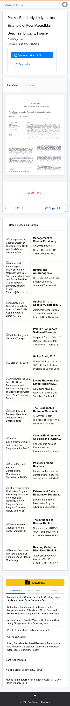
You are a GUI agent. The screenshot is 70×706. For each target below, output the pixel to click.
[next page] (22, 208)
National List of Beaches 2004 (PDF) (24, 669)
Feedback (45, 702)
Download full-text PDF (30, 55)
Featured (15, 590)
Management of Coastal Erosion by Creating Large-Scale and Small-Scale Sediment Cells (46, 239)
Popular (54, 590)
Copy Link (54, 208)
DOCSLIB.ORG (12, 4)
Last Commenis (35, 590)
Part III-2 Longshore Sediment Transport (45, 330)
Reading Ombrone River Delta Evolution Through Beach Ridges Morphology (46, 549)
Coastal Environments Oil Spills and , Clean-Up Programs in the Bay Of (47, 437)
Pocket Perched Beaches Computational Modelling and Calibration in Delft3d (46, 464)
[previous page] (5, 208)
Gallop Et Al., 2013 (44, 356)
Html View (12, 85)
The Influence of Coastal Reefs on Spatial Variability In (45, 521)
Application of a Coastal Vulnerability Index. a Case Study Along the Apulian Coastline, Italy (45, 303)
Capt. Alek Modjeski (16, 659)
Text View (30, 85)
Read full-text (25, 64)
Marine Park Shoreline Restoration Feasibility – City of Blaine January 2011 (33, 681)
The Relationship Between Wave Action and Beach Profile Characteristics (46, 409)
